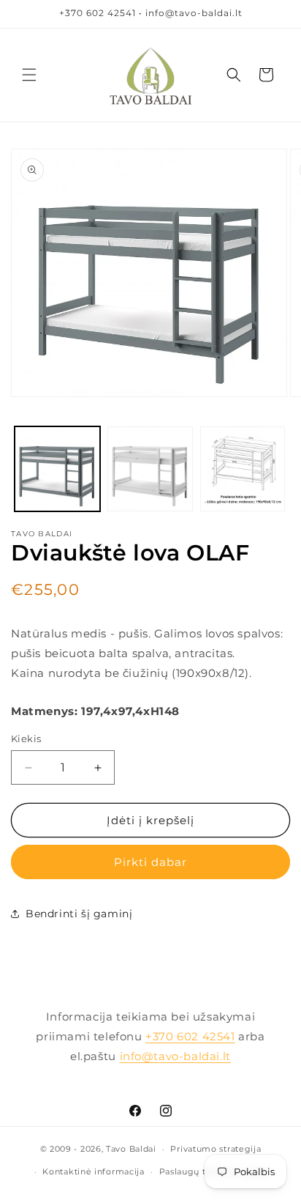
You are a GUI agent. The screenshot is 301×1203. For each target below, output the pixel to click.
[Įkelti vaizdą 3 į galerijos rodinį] (243, 469)
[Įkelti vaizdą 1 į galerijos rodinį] (57, 469)
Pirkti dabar (150, 862)
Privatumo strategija (215, 1149)
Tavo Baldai (131, 1149)
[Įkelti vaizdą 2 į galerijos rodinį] (150, 469)
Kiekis (26, 738)
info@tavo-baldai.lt (175, 1056)
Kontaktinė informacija (93, 1171)
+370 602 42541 (190, 1036)
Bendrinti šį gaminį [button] (79, 913)
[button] (29, 75)
